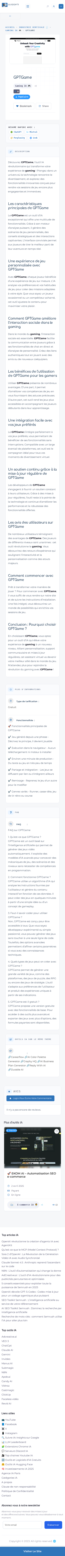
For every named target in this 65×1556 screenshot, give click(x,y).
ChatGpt (7, 1345)
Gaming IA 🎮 (13, 30)
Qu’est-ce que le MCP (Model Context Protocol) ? (30, 1249)
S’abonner (53, 1525)
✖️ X (4, 1428)
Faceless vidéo (10, 1399)
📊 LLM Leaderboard (14, 1442)
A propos (7, 1482)
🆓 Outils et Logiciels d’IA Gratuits (21, 1459)
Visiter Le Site (32, 1551)
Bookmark (26, 106)
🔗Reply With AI (36, 1065)
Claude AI (7, 1350)
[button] (6, 1173)
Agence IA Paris (11, 1473)
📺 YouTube (9, 1419)
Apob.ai (6, 1376)
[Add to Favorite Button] (56, 1131)
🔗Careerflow (16, 1057)
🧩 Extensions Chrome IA (16, 1446)
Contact (6, 1495)
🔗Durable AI (16, 1069)
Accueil (10, 27)
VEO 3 (5, 1341)
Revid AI (6, 1403)
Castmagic (8, 1390)
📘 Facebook (9, 1424)
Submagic (8, 1367)
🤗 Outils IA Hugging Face (17, 1464)
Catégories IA (9, 1477)
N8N (4, 1372)
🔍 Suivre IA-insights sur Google (20, 1437)
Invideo (6, 1358)
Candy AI (7, 1381)
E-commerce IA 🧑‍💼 (27, 1200)
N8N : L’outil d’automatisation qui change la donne (31, 1270)
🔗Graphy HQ (29, 1061)
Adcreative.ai (9, 1336)
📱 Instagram (9, 1433)
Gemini (6, 1354)
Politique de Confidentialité (18, 1491)
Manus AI (7, 1363)
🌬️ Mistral (31, 132)
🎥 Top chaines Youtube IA (17, 1455)
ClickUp (6, 1394)
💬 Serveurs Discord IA (15, 1450)
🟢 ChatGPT (15, 132)
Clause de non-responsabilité (19, 1486)
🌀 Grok (33, 138)
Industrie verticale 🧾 (33, 27)
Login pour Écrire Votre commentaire (32, 1098)
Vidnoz (6, 1385)
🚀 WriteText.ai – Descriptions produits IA (28, 1175)
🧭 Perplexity (17, 138)
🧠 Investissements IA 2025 (18, 1468)
